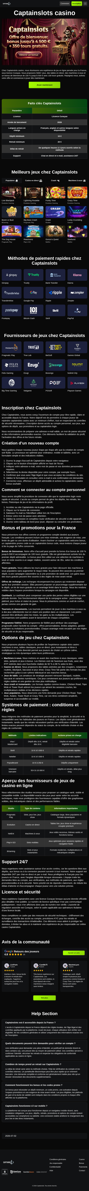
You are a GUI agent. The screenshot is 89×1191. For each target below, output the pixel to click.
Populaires (10, 180)
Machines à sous (75, 180)
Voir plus (44, 998)
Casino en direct (32, 180)
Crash (53, 180)
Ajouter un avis (74, 953)
